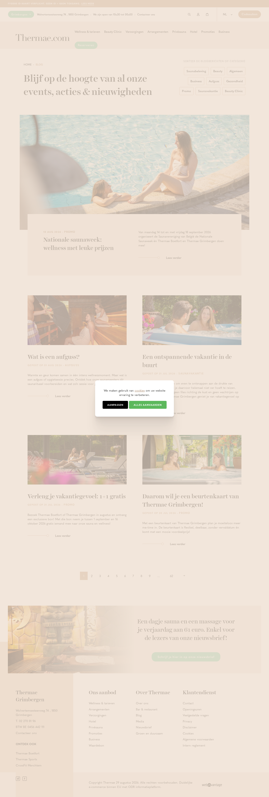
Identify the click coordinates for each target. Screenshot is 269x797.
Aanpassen (115, 405)
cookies (140, 390)
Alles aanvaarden (148, 405)
